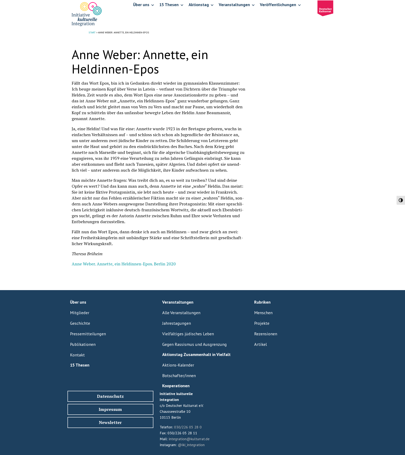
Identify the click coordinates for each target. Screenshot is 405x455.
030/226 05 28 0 (188, 427)
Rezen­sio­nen (265, 334)
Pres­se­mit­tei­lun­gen (88, 334)
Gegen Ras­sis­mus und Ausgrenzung (194, 344)
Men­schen (263, 312)
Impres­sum (110, 409)
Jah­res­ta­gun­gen (176, 323)
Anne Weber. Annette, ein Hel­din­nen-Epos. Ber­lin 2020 (124, 264)
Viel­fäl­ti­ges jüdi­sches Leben (188, 334)
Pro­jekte (261, 323)
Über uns (78, 302)
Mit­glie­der (79, 312)
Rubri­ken (262, 302)
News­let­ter (110, 422)
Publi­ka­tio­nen (83, 344)
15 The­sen (79, 365)
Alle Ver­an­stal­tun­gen (181, 312)
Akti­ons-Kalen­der (178, 365)
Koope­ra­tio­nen (176, 385)
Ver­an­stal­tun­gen (177, 302)
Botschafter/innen (179, 375)
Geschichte (80, 323)
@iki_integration (191, 444)
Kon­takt (77, 355)
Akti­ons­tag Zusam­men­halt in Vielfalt (196, 354)
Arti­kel (260, 344)
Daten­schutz (110, 396)
